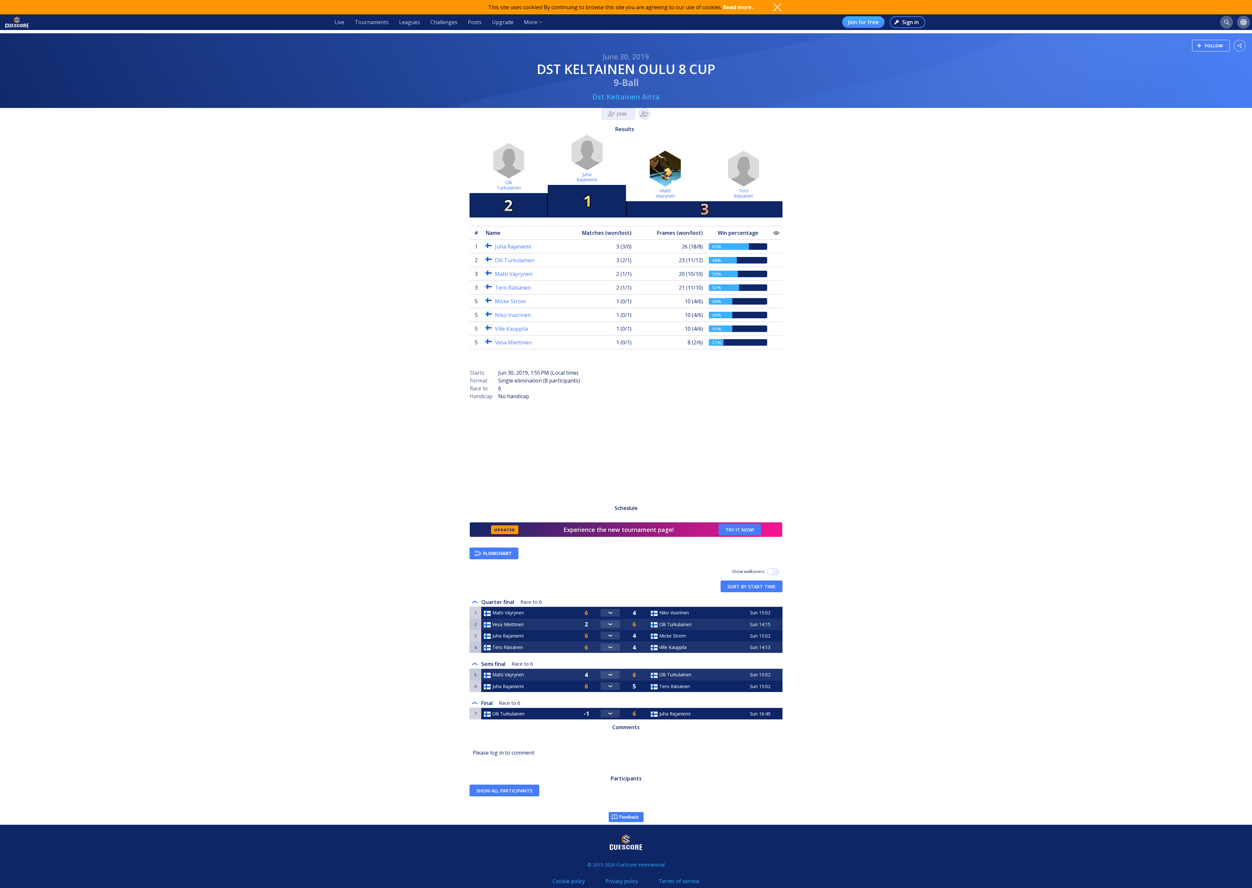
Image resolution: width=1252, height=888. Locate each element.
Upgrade (503, 22)
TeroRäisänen (743, 193)
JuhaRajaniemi (586, 177)
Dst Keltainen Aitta (626, 96)
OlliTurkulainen (509, 185)
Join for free (863, 22)
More (530, 22)
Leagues (409, 22)
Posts (475, 22)
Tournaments (372, 22)
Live (339, 22)
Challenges (443, 22)
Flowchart (497, 553)
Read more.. (738, 7)
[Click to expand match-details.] (610, 613)
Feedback (628, 817)
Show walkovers (749, 571)
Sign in (910, 22)
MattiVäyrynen (665, 193)
